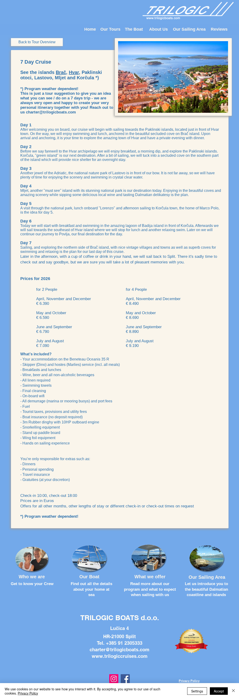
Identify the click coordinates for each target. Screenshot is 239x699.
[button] (173, 77)
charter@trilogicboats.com (51, 112)
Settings (197, 691)
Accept (219, 691)
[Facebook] (125, 678)
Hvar (74, 72)
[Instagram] (113, 678)
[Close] (233, 691)
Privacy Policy (28, 693)
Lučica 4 (119, 628)
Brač (61, 72)
